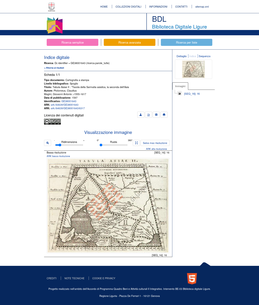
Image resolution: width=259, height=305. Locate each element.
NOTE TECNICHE (74, 278)
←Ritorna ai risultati (54, 67)
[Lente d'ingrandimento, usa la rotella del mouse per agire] (47, 143)
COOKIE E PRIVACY (103, 278)
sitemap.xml (202, 6)
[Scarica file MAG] (148, 115)
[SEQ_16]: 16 (192, 93)
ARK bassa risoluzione (58, 156)
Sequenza (204, 56)
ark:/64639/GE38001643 (64, 104)
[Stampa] (164, 115)
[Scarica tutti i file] (140, 115)
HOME (104, 6)
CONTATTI (181, 6)
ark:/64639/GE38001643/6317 (68, 108)
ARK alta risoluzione (156, 148)
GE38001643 (68, 101)
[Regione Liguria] (51, 4)
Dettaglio (182, 56)
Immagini (180, 86)
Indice (192, 56)
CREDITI (52, 278)
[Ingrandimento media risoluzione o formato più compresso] (136, 143)
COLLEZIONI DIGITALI (128, 6)
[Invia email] (156, 115)
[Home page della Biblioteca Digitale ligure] (54, 17)
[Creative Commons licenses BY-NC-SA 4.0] (52, 121)
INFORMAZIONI (158, 6)
